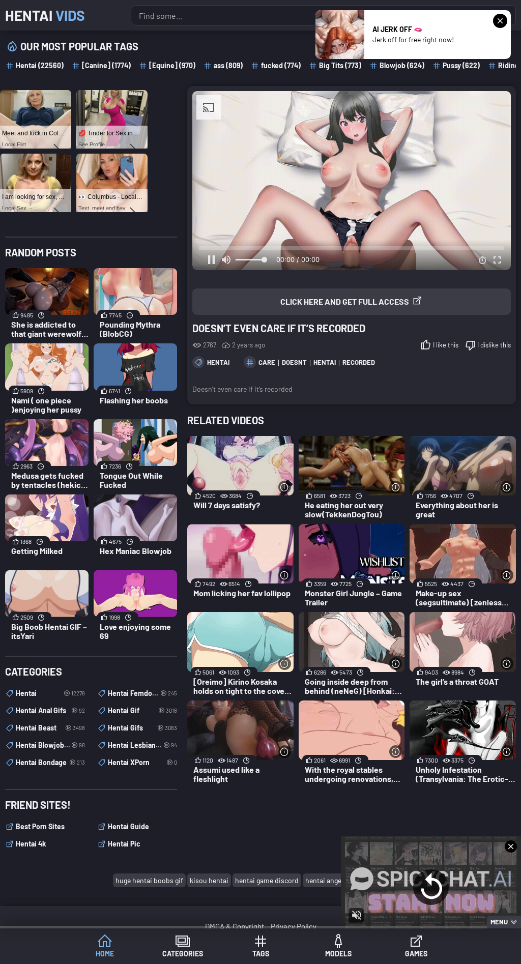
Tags (260, 953)
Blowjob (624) (402, 65)
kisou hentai (209, 880)
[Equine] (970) (172, 65)
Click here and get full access (344, 301)
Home (105, 953)
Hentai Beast (50, 727)
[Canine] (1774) (106, 65)
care (266, 362)
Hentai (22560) (40, 65)
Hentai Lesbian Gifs (142, 745)
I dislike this (494, 345)
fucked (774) (281, 65)
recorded (358, 362)
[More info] (284, 487)
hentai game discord (267, 880)
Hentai (45, 15)
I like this (445, 345)
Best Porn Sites (40, 826)
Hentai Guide (128, 826)
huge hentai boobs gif (149, 880)
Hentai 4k (31, 843)
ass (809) (228, 65)
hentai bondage (50, 762)
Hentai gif (142, 710)
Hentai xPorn (142, 762)
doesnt (294, 362)
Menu (499, 922)
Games (416, 953)
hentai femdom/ (142, 693)
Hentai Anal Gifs (50, 710)
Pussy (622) (461, 65)
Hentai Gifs (142, 727)
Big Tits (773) (340, 65)
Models (338, 953)
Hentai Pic (124, 843)
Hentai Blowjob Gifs (50, 745)
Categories (182, 953)
